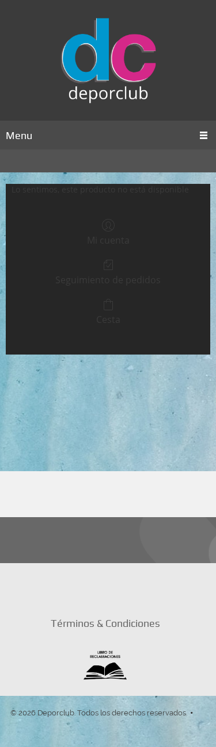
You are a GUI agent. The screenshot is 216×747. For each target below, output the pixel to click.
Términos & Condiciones (105, 623)
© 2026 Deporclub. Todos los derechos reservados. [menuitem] (98, 713)
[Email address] (50, 585)
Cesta (108, 319)
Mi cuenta (108, 240)
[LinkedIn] (78, 585)
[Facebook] (105, 585)
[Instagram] (133, 585)
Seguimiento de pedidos (108, 280)
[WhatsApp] (161, 585)
